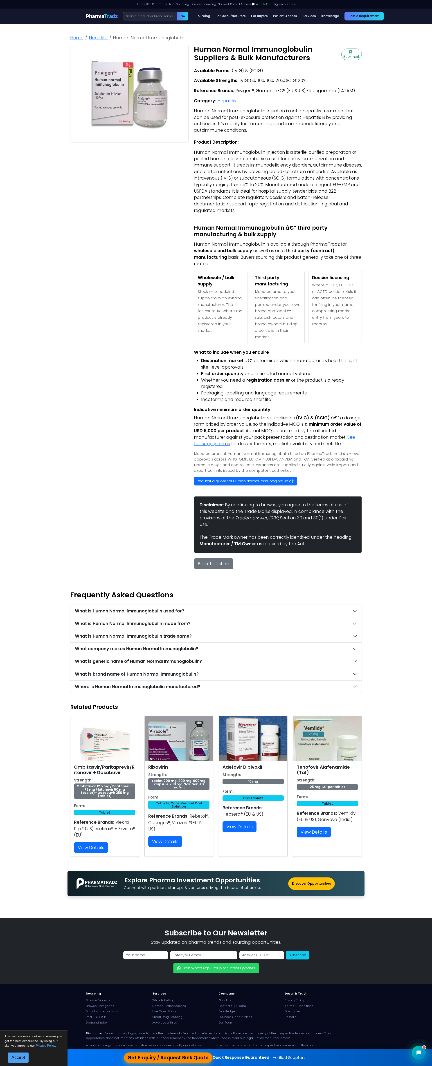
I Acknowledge (253, 567)
